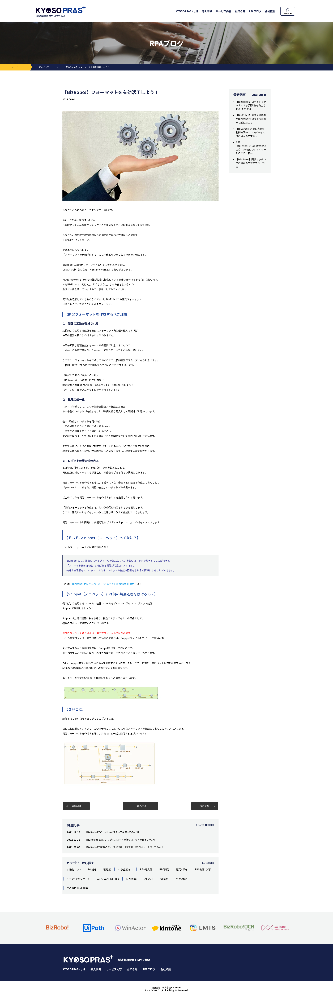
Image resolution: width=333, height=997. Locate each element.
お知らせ (240, 11)
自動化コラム (74, 869)
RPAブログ (255, 11)
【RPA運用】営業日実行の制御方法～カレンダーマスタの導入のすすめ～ (250, 132)
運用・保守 (182, 869)
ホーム (15, 67)
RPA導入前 (146, 869)
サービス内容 (223, 11)
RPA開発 (164, 869)
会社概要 (270, 11)
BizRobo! (132, 878)
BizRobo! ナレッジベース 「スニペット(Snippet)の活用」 (104, 584)
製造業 (107, 869)
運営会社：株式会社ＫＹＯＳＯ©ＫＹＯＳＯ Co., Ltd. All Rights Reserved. (166, 989)
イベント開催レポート (78, 878)
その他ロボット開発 (77, 888)
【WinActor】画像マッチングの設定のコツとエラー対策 (251, 163)
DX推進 (92, 869)
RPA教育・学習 (203, 869)
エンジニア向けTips (108, 878)
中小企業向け (125, 869)
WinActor (181, 878)
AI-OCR (148, 878)
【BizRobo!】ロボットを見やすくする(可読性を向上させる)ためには (251, 105)
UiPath (164, 878)
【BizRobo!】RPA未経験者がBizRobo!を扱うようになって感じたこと (251, 118)
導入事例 (207, 11)
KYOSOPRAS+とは (187, 11)
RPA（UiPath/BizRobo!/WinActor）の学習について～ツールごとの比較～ (251, 147)
